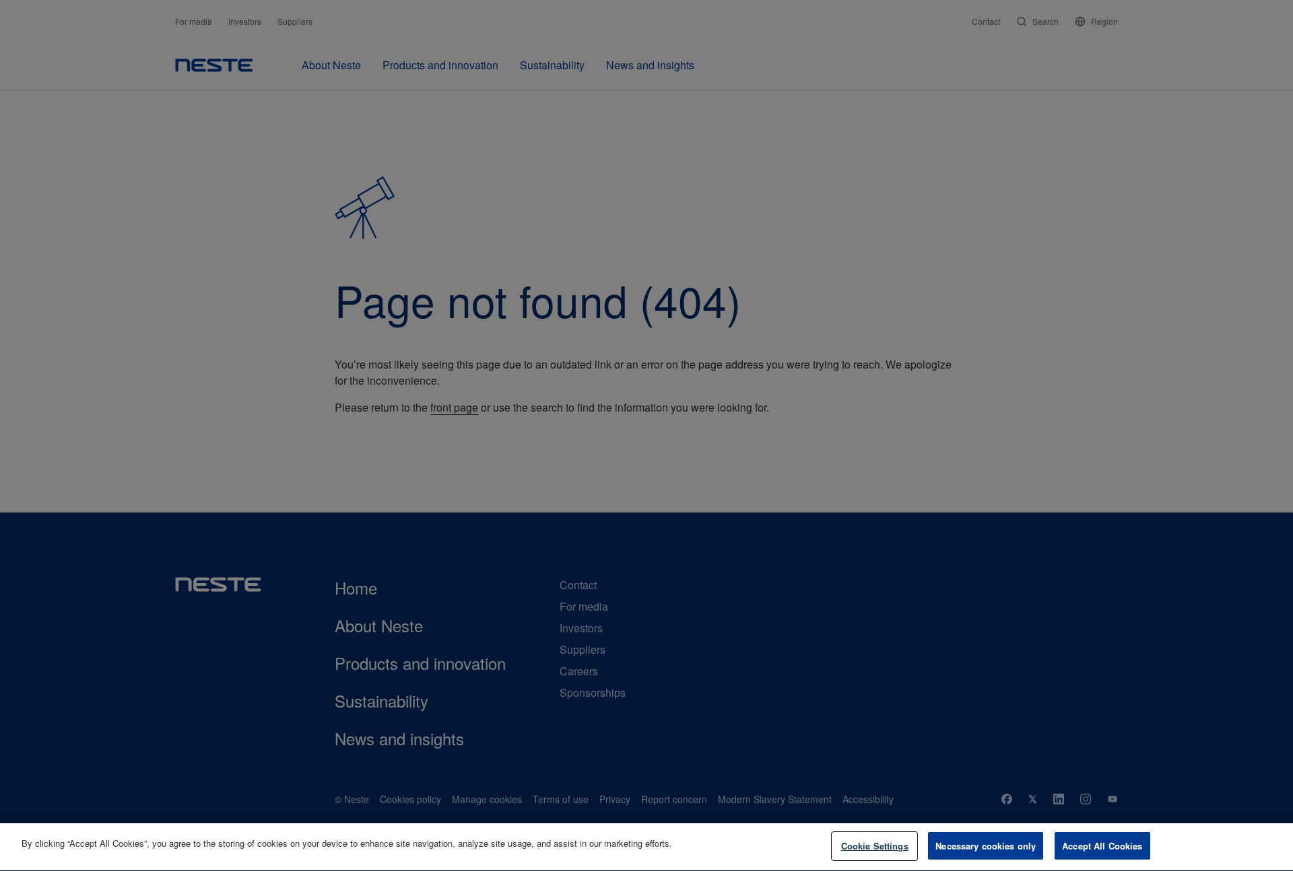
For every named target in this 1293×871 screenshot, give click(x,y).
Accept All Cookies (1102, 845)
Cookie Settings (874, 845)
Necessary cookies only (985, 845)
